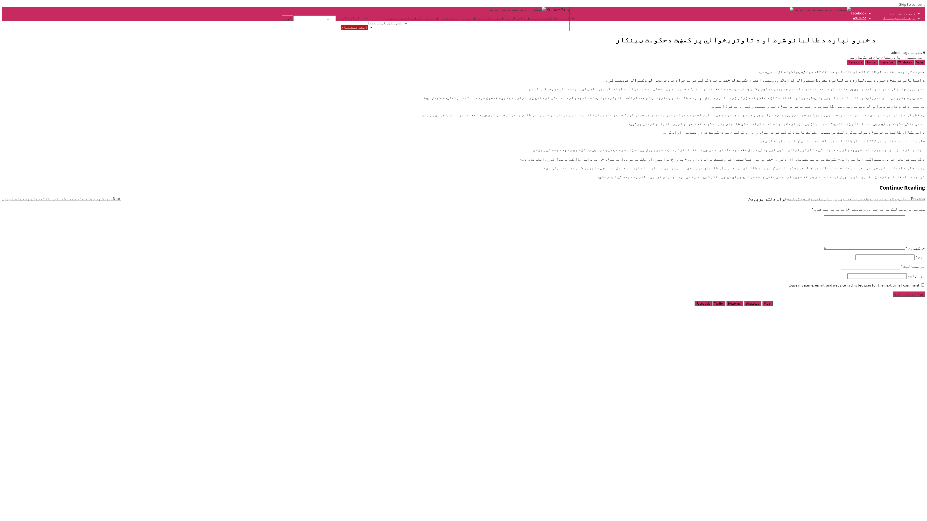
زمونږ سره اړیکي (899, 27)
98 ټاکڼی (394, 23)
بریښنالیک (913, 266)
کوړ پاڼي (560, 17)
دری (911, 37)
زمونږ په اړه (902, 13)
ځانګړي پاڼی (399, 17)
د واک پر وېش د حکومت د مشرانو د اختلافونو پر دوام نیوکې (61, 198)
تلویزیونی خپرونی (452, 17)
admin (896, 52)
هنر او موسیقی (485, 17)
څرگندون (915, 248)
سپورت (505, 17)
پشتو (910, 32)
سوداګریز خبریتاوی (895, 22)
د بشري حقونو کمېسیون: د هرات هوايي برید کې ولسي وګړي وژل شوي (856, 198)
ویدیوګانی (423, 17)
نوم (920, 256)
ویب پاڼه (916, 275)
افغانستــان (538, 17)
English (909, 42)
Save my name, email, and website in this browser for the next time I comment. (854, 285)
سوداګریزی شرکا (899, 17)
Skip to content (912, 4)
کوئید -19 (377, 23)
